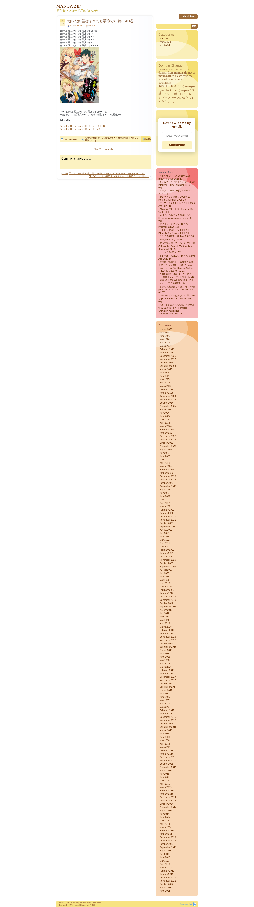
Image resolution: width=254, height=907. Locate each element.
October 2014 (166, 804)
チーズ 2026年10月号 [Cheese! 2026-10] (174, 192)
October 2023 (166, 443)
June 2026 (165, 336)
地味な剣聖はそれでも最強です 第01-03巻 (100, 21)
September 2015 (168, 767)
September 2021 (168, 526)
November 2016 (168, 720)
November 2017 (168, 680)
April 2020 (165, 583)
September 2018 (168, 647)
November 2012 (168, 881)
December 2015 (168, 757)
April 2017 (165, 703)
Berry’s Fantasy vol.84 (171, 239)
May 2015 (165, 780)
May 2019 (165, 620)
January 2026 (166, 352)
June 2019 (165, 616)
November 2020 (168, 560)
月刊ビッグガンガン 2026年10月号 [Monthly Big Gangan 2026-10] (176, 231)
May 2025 (165, 379)
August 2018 (166, 650)
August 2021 (166, 530)
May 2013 (165, 860)
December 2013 (168, 837)
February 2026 (167, 349)
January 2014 (166, 834)
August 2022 (166, 489)
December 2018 (168, 636)
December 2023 (168, 436)
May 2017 (165, 700)
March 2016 (166, 747)
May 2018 (165, 660)
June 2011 (165, 891)
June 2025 (165, 376)
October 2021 (166, 523)
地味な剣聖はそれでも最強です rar (101, 137)
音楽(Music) (165, 41)
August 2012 (166, 887)
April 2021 (165, 543)
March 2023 (166, 466)
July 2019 (164, 613)
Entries (62, 905)
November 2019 (168, 600)
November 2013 (168, 840)
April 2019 (165, 623)
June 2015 (165, 777)
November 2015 (168, 760)
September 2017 (168, 687)
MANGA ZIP (64, 903)
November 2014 (168, 800)
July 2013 (164, 854)
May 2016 (165, 740)
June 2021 (165, 536)
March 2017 (166, 707)
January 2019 (166, 633)
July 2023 (164, 453)
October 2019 (166, 603)
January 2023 (166, 473)
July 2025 (164, 372)
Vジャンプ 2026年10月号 (172, 283)
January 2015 (166, 794)
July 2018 (164, 653)
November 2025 (168, 359)
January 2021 (166, 553)
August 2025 (166, 369)
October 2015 (166, 764)
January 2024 (166, 433)
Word (93, 903)
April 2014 (165, 824)
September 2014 (168, 807)
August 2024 (166, 409)
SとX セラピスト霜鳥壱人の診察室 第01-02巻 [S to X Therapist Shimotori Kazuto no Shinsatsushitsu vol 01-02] (176, 309)
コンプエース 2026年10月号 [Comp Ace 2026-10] (176, 257)
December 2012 (168, 877)
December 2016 (168, 717)
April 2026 (165, 342)
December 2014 (168, 797)
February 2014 (167, 830)
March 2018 (166, 667)
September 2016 (168, 727)
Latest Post (188, 16)
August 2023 (166, 449)
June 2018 (165, 657)
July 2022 (164, 493)
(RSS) (68, 905)
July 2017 (164, 693)
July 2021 (164, 533)
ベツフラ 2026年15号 (170, 252)
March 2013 (166, 867)
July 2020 (164, 573)
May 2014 (165, 820)
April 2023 (165, 463)
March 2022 (166, 506)
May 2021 (165, 540)
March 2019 (166, 626)
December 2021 (168, 516)
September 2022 (168, 486)
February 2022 (167, 509)
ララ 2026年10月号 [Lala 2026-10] (177, 236)
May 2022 (165, 499)
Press (98, 903)
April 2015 (165, 784)
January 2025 (166, 392)
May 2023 (165, 459)
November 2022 (168, 479)
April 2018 (165, 663)
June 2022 (165, 496)
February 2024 (167, 429)
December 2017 (168, 677)
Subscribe (177, 145)
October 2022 (166, 483)
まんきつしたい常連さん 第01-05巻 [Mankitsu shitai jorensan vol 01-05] (176, 185)
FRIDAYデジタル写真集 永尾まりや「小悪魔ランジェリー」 (119, 176)
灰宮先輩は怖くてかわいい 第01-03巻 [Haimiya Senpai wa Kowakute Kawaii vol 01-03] (176, 246)
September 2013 (168, 847)
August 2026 (166, 329)
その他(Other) (166, 45)
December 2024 (168, 396)
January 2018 (166, 673)
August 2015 (166, 770)
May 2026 (165, 339)
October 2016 (166, 723)
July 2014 (164, 814)
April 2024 (165, 423)
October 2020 (166, 563)
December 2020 (168, 556)
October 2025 (166, 362)
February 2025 (167, 389)
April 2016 (165, 743)
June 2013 (165, 857)
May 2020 (165, 580)
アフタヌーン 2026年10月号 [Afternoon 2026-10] (173, 225)
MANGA (91, 25)
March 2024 (166, 426)
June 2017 (165, 697)
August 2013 (166, 850)
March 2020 (166, 586)
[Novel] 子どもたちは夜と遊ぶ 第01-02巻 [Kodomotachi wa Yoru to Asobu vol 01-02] (103, 173)
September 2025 (168, 366)
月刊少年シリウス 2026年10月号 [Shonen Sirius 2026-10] (175, 177)
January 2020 (166, 593)
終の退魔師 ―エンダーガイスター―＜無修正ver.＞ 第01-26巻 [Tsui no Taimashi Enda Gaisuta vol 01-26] (176, 277)
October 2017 (166, 683)
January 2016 (166, 753)
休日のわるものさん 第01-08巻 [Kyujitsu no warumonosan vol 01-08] (176, 218)
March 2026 (166, 346)
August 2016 (166, 730)
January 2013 (166, 874)
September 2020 (168, 566)
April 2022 (165, 503)
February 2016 (167, 750)
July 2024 (164, 413)
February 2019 (167, 630)
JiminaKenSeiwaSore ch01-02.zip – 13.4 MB (82, 126)
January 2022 (166, 513)
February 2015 (167, 790)
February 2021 (167, 550)
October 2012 (166, 884)
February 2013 (167, 870)
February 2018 (167, 670)
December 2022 (168, 476)
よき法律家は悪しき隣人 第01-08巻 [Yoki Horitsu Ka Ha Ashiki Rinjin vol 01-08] (176, 289)
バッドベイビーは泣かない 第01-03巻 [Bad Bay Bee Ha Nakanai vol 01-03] (176, 298)
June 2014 (165, 817)
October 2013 (166, 844)
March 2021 (166, 546)
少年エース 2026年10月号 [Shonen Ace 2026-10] (176, 204)
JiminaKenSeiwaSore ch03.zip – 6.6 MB (80, 129)
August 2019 (166, 610)
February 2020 (167, 590)
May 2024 (165, 419)
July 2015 (164, 774)
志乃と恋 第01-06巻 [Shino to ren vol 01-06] (176, 210)
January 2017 (166, 713)
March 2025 (166, 386)
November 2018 (168, 640)
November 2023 (168, 439)
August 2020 (166, 570)
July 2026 (164, 332)
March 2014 (166, 827)
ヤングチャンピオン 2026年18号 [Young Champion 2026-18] (175, 198)
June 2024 (165, 416)
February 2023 (167, 469)
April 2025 (165, 382)
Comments (85, 905)
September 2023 (168, 446)
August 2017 (166, 690)
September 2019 (168, 606)
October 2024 (166, 403)
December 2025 (168, 356)
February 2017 (167, 710)
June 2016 (165, 737)
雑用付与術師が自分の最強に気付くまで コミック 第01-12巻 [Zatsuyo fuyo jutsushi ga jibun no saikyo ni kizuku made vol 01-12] (176, 266)
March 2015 (166, 787)
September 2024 (168, 406)
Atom (73, 905)
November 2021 (168, 519)
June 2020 (165, 576)
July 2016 (164, 733)
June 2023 (165, 456)
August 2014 (166, 810)
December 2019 (168, 596)
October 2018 (166, 643)
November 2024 (168, 399)
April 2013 (165, 864)
